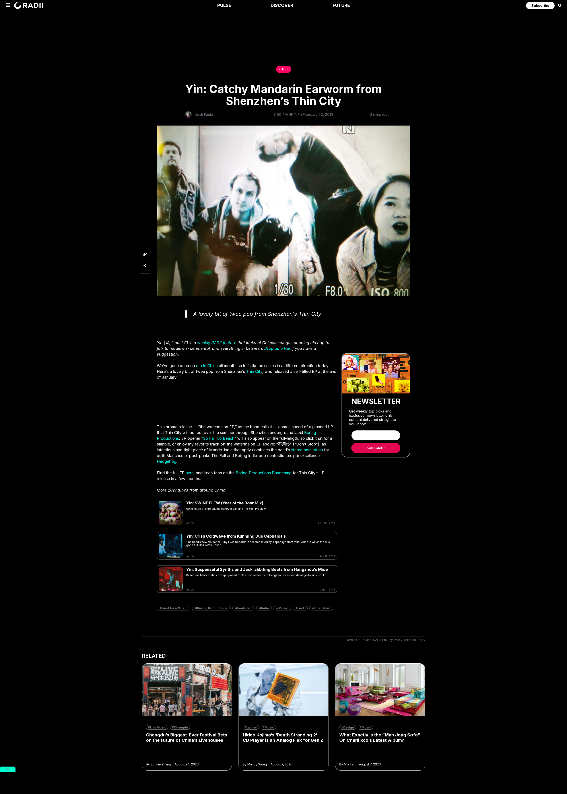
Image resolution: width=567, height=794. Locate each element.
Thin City (254, 371)
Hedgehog (166, 461)
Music (283, 608)
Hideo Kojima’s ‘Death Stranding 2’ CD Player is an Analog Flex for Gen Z (283, 737)
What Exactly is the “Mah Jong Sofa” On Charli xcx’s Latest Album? (379, 737)
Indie (265, 608)
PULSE (283, 69)
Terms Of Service (358, 640)
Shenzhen (322, 608)
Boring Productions (212, 608)
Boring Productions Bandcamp (264, 473)
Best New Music (174, 608)
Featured (244, 608)
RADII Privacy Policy (387, 640)
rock (301, 608)
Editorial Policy (414, 640)
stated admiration (307, 449)
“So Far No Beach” (218, 438)
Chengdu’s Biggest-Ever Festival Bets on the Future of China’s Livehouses (186, 737)
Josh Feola (204, 114)
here (190, 473)
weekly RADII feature (216, 342)
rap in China (207, 365)
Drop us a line (277, 348)
